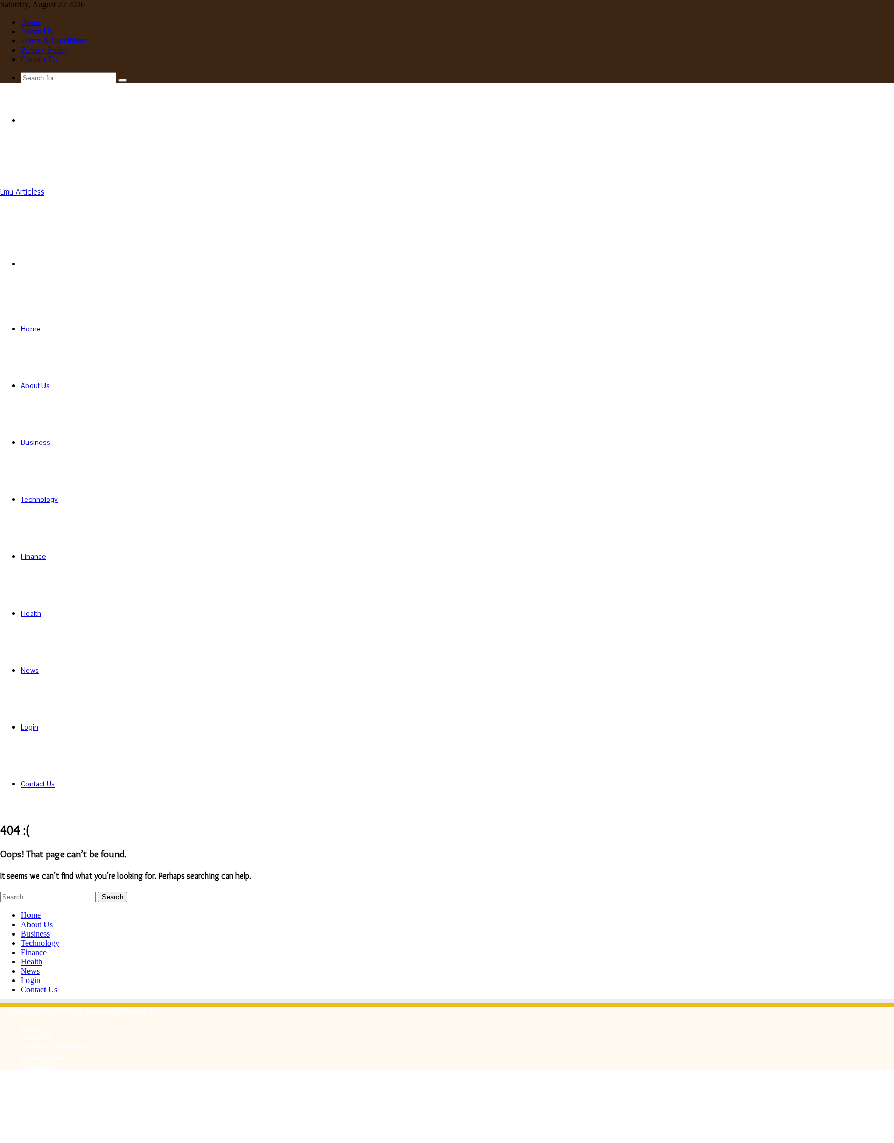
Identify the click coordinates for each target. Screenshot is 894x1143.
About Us (37, 31)
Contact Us (39, 59)
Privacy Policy (44, 50)
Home (31, 22)
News (30, 670)
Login (29, 727)
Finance (33, 556)
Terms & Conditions (54, 40)
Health (31, 613)
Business (35, 442)
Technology (39, 499)
